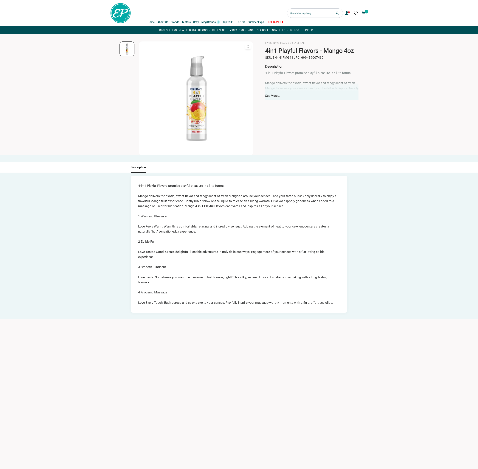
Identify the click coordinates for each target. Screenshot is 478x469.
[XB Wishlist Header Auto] (356, 13)
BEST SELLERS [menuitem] (168, 30)
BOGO (241, 22)
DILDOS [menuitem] (294, 30)
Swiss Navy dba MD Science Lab (285, 43)
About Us (162, 22)
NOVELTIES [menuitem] (278, 30)
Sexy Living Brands (206, 22)
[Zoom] (248, 46)
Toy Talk (227, 22)
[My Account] (347, 13)
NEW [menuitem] (181, 30)
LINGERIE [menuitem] (309, 30)
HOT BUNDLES (276, 22)
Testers (186, 22)
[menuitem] (151, 22)
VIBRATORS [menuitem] (237, 30)
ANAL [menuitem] (251, 30)
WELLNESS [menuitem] (218, 30)
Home (151, 22)
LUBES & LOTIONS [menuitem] (196, 30)
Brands (175, 22)
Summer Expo (256, 22)
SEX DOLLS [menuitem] (263, 30)
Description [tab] (138, 167)
